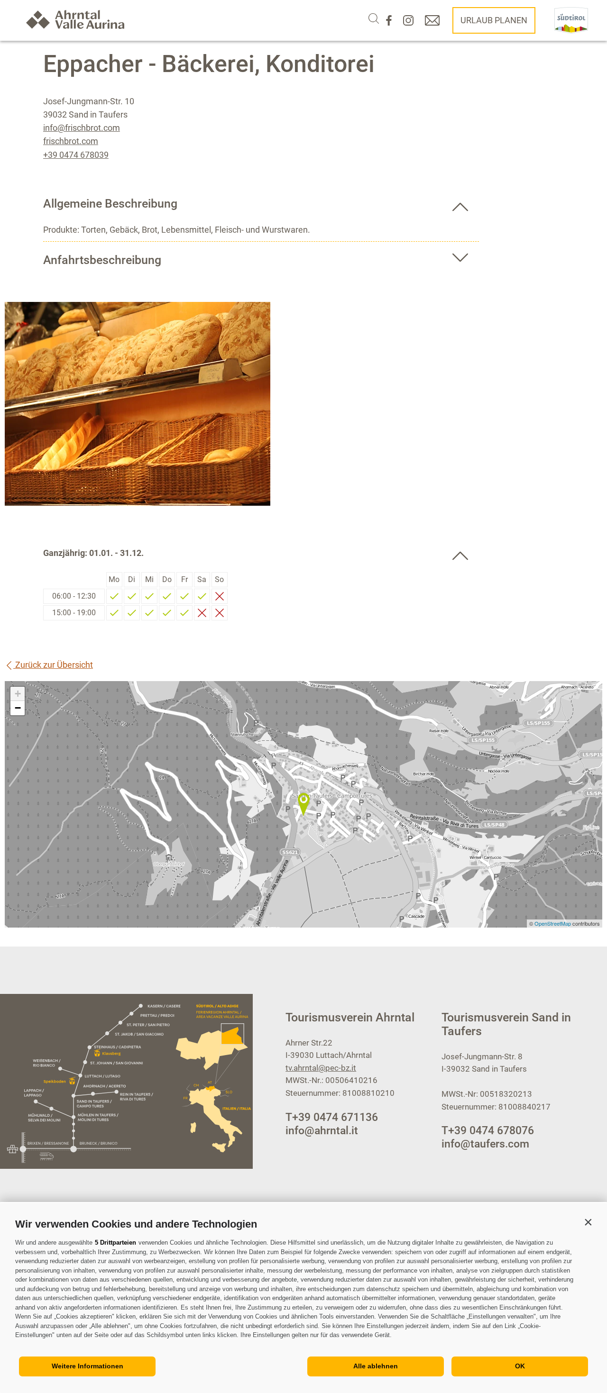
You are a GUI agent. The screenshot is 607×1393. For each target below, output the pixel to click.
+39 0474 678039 (76, 155)
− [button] (18, 708)
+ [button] (18, 694)
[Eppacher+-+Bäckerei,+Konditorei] (303, 804)
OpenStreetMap (553, 923)
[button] (588, 1222)
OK (520, 1366)
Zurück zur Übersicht (53, 665)
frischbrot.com (70, 141)
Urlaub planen (493, 20)
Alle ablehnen (375, 1366)
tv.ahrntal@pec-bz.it (320, 1068)
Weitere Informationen (87, 1366)
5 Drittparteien (115, 1242)
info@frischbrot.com (81, 128)
